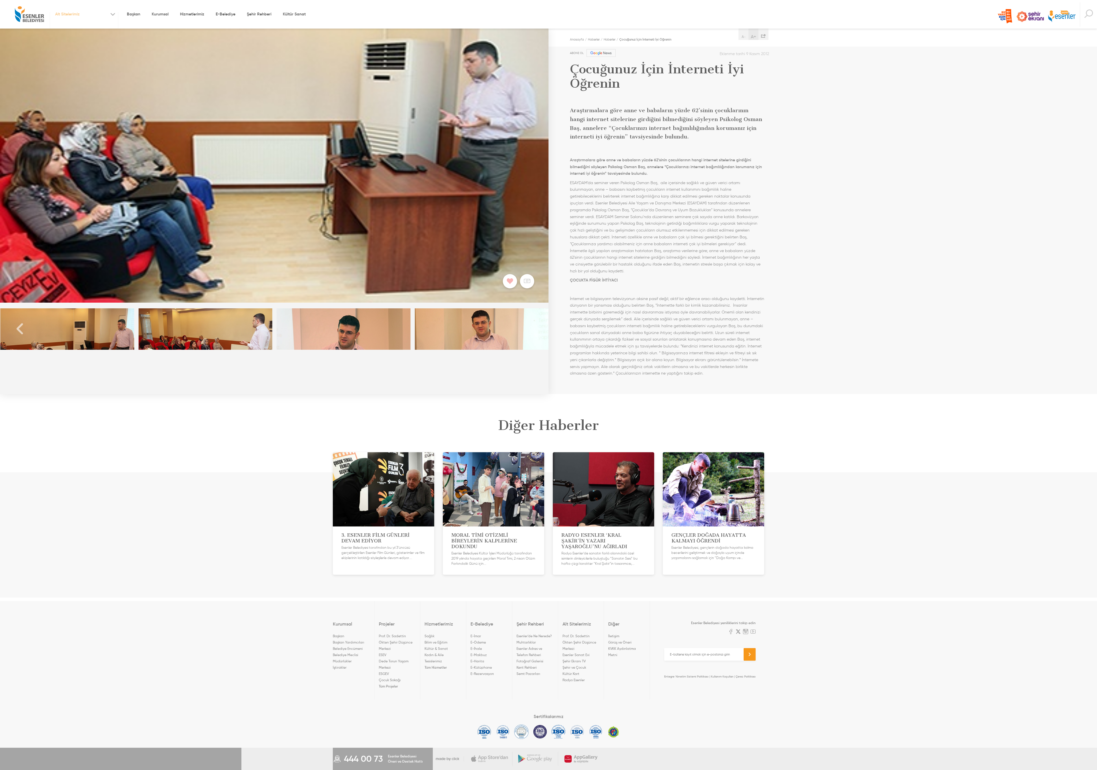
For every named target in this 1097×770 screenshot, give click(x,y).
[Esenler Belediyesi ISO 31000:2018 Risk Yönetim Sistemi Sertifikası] (558, 732)
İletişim (613, 636)
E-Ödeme (478, 642)
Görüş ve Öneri (620, 642)
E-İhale (476, 648)
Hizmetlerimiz (192, 14)
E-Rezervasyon (482, 674)
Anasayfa (577, 39)
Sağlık (430, 636)
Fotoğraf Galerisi (530, 661)
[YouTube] (753, 632)
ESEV (382, 655)
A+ (753, 36)
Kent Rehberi (527, 667)
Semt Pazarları (528, 674)
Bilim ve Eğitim (436, 642)
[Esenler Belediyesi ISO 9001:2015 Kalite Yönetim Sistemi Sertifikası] (484, 732)
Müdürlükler (342, 661)
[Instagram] (745, 632)
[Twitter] (738, 632)
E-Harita (477, 661)
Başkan (133, 14)
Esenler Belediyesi (29, 14)
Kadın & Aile (434, 655)
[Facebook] (730, 632)
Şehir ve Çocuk (574, 667)
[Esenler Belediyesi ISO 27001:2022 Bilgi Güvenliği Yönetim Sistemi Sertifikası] (521, 732)
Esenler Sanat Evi (576, 655)
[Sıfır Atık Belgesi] (613, 732)
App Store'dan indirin (490, 759)
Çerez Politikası (746, 676)
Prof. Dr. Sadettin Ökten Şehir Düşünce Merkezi (396, 642)
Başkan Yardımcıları (348, 642)
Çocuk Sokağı (390, 680)
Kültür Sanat (294, 14)
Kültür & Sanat (436, 648)
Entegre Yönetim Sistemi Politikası (686, 676)
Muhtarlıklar (526, 642)
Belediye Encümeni (348, 648)
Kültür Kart (570, 674)
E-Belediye (225, 14)
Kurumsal (160, 14)
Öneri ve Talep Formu (1005, 16)
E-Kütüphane (481, 667)
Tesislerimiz (433, 661)
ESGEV (384, 674)
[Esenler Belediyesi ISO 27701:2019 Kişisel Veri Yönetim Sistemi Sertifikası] (540, 732)
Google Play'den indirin (535, 759)
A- (744, 37)
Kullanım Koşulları (722, 676)
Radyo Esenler (1062, 16)
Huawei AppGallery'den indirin (581, 759)
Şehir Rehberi (259, 14)
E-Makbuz (479, 655)
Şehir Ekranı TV (1030, 17)
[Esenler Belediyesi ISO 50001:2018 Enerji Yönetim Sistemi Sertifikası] (596, 732)
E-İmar (476, 636)
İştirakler (340, 667)
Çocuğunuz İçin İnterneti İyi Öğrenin (645, 39)
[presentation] (20, 329)
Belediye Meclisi (345, 655)
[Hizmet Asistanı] (1088, 14)
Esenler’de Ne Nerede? (534, 636)
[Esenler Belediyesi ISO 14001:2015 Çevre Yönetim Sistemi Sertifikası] (503, 732)
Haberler (594, 39)
